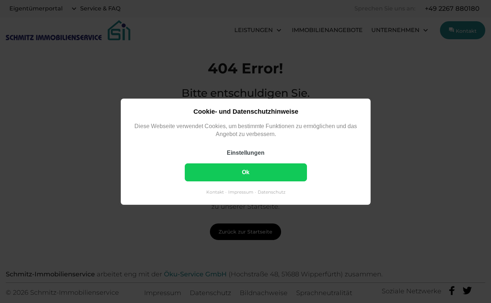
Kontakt (215, 191)
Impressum (240, 191)
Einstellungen (246, 152)
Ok (245, 172)
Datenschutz (271, 191)
